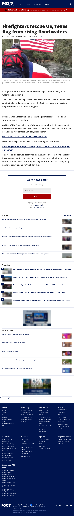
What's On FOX (7, 439)
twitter (59, 505)
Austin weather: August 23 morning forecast (15, 334)
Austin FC (42, 441)
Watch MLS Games (8, 495)
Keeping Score (25, 412)
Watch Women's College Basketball (8, 490)
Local (4, 410)
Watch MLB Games (8, 476)
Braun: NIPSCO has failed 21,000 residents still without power (20, 245)
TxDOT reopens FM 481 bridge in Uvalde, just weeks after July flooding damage (42, 269)
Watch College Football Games (7, 473)
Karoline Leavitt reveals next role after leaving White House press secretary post (27, 236)
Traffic (4, 412)
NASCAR (42, 446)
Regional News (64, 436)
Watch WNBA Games (9, 493)
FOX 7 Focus (62, 417)
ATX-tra (60, 429)
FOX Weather (25, 454)
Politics (4, 417)
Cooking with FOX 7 (27, 415)
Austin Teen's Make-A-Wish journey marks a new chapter (19, 360)
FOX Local (43, 407)
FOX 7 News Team (8, 446)
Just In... (5, 215)
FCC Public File (6, 455)
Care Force (61, 422)
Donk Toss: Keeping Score (10, 351)
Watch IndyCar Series (9, 483)
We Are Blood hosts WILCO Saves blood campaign (17, 368)
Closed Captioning (8, 453)
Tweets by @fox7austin (8, 398)
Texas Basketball (44, 448)
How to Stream (44, 410)
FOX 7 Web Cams (26, 451)
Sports (42, 436)
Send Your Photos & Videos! (27, 448)
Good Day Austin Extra (44, 422)
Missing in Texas (63, 424)
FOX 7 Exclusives (62, 408)
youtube (67, 505)
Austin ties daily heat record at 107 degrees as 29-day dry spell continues (40, 277)
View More (67, 215)
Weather (24, 436)
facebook (56, 505)
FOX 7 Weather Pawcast (25, 440)
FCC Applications (7, 458)
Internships (5, 451)
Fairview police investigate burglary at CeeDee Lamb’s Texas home (22, 228)
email (70, 505)
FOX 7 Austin (5, 36)
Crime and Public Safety (7, 420)
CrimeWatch (61, 412)
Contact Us (5, 441)
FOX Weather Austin (45, 419)
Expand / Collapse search (70, 4)
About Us (6, 436)
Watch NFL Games (8, 470)
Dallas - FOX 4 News (64, 439)
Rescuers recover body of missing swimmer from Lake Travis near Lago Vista (25, 254)
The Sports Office (44, 417)
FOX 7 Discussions (63, 426)
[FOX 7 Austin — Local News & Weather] (8, 4)
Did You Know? (25, 456)
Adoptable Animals (26, 419)
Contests (23, 422)
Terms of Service (38, 207)
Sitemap (4, 426)
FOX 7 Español (43, 415)
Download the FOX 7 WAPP (27, 444)
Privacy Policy (39, 205)
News (12, 36)
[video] (67, 336)
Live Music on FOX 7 (27, 417)
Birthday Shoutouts (27, 410)
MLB (40, 444)
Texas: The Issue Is (64, 419)
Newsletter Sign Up (8, 444)
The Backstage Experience (44, 430)
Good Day (25, 407)
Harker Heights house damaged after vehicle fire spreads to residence (24, 219)
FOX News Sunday (8, 423)
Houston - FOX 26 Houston (63, 442)
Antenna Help (6, 460)
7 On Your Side (62, 415)
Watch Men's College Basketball (8, 486)
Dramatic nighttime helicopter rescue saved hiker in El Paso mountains (39, 285)
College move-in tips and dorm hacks (13, 342)
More (47, 4)
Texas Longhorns (44, 439)
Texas (4, 415)
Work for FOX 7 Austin (9, 448)
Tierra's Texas (43, 412)
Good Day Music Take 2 (46, 426)
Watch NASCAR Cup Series (8, 479)
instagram (63, 505)
